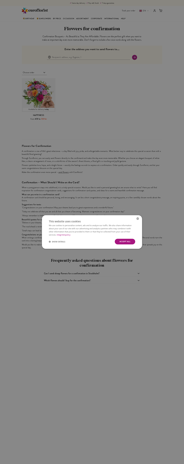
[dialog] (92, 232)
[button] (57, 241)
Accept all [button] (125, 241)
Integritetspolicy (63, 235)
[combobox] (137, 218)
